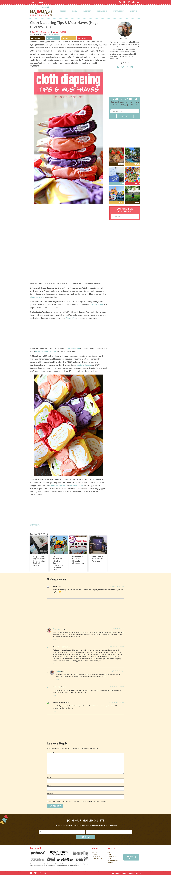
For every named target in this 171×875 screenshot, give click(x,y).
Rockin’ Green (97, 304)
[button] (138, 2)
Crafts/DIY (87, 11)
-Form (37, 525)
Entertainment (118, 11)
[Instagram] (129, 2)
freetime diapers (84, 365)
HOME (33, 2)
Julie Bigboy (57, 629)
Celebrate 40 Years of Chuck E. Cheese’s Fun (78, 559)
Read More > (125, 63)
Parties (137, 183)
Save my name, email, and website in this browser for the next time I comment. (78, 801)
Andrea (58, 671)
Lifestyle (133, 11)
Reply (54, 595)
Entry (32, 525)
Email (49, 785)
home (137, 202)
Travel (74, 11)
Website (50, 793)
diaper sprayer (36, 297)
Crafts (121, 183)
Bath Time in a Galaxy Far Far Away (97, 558)
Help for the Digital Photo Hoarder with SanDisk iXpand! (39, 560)
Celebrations (101, 11)
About (41, 2)
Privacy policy (54, 34)
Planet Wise (71, 318)
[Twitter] (124, 2)
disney (121, 202)
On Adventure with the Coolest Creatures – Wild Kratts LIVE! (58, 563)
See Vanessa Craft (76, 485)
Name (50, 777)
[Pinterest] (133, 2)
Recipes (63, 11)
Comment (51, 752)
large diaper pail (73, 348)
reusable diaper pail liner (45, 351)
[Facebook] (119, 2)
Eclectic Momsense (57, 485)
